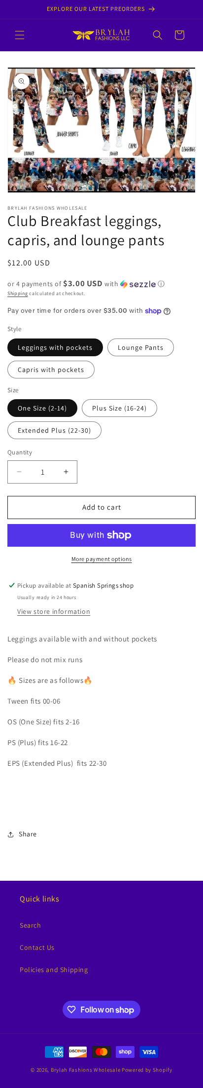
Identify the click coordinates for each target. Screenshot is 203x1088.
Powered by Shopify (147, 1069)
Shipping (17, 293)
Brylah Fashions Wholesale (86, 1069)
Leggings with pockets (55, 347)
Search (30, 925)
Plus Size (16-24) (119, 408)
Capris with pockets (51, 369)
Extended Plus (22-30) (54, 430)
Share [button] (28, 833)
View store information (53, 611)
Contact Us (37, 947)
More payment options (101, 559)
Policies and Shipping (54, 969)
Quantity (19, 452)
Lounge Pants (141, 347)
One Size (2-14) (42, 408)
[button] (20, 35)
